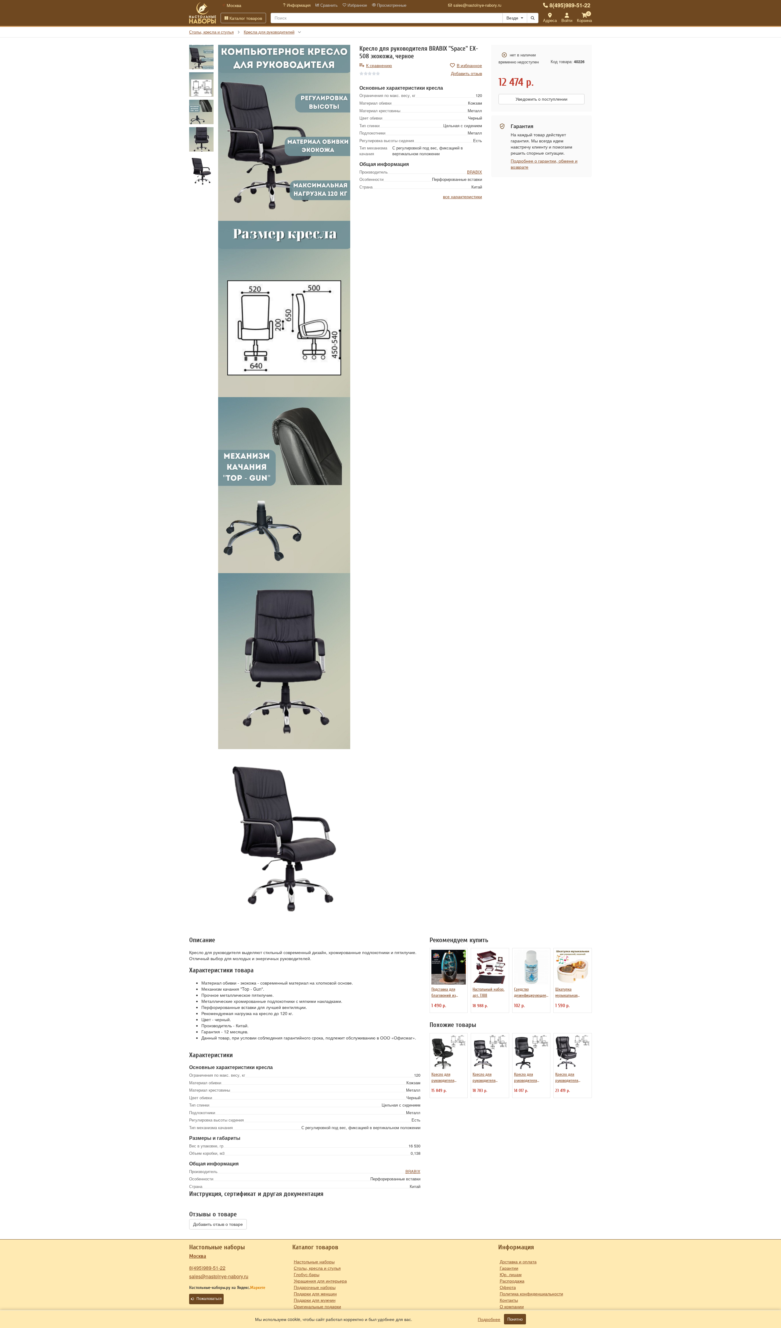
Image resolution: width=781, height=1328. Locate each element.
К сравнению (379, 65)
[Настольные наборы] (202, 12)
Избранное (356, 5)
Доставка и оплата (518, 1261)
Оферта (508, 1287)
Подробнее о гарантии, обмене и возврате (544, 164)
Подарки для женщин (315, 1293)
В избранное (469, 65)
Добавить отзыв (466, 73)
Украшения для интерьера (320, 1281)
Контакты (509, 1300)
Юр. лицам (511, 1274)
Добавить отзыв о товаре (218, 1224)
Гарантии (509, 1268)
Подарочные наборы (315, 1287)
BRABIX (474, 172)
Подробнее (489, 1319)
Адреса (550, 20)
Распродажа (512, 1281)
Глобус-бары (306, 1274)
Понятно (515, 1319)
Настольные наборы (314, 1261)
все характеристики (462, 196)
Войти (566, 20)
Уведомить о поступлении (541, 99)
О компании (512, 1306)
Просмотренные (391, 5)
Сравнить (328, 5)
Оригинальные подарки (317, 1306)
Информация (298, 5)
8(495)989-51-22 (569, 5)
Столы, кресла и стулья (317, 1268)
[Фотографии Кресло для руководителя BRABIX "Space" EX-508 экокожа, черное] (284, 133)
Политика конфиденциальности (531, 1293)
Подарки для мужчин (315, 1300)
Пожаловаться (209, 1299)
